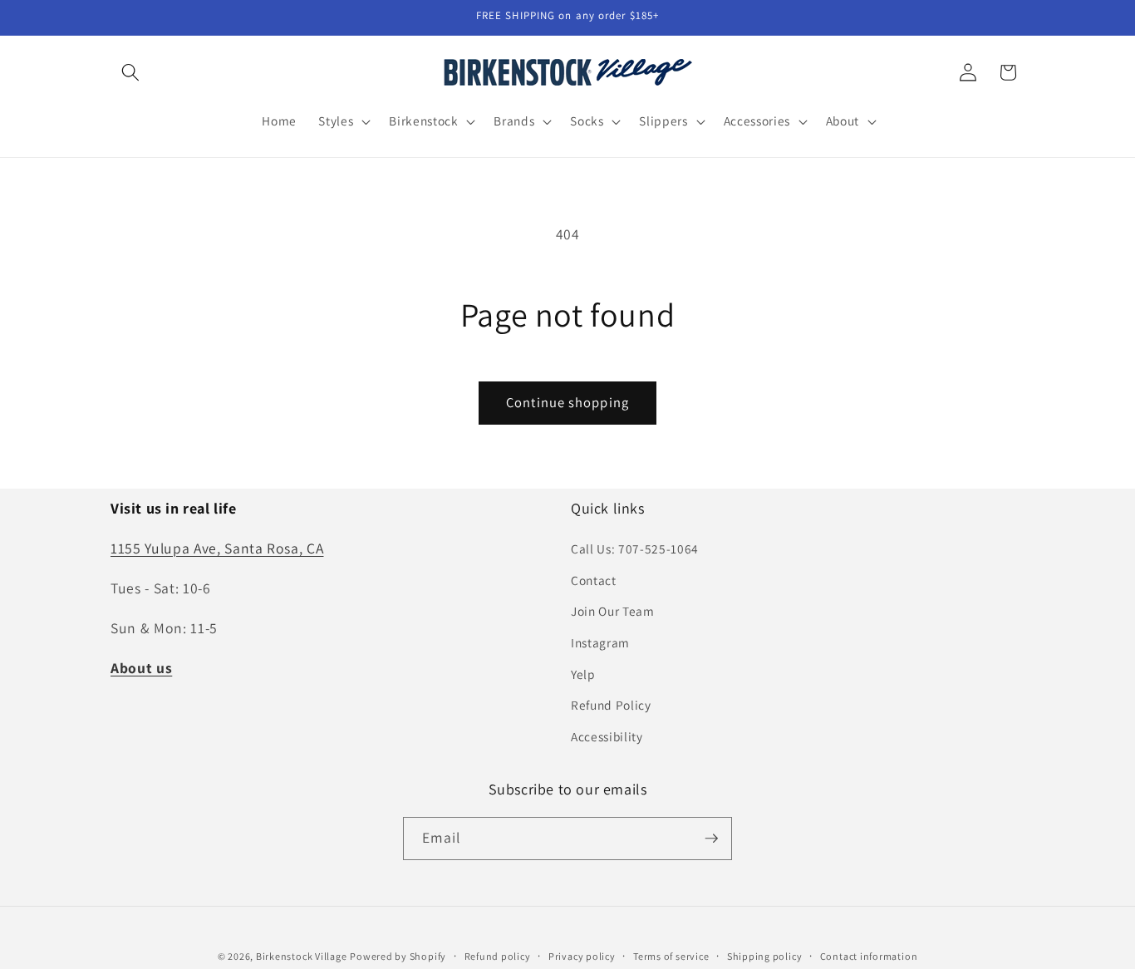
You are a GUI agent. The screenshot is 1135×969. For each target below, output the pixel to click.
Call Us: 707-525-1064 (635, 548)
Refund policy (497, 956)
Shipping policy (765, 956)
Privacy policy (582, 956)
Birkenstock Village (301, 956)
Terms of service (671, 956)
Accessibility (607, 736)
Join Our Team (613, 611)
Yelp (583, 674)
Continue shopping (567, 402)
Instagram (600, 642)
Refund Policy (611, 704)
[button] (130, 72)
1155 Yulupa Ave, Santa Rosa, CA (217, 548)
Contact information (869, 956)
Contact (594, 580)
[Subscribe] (711, 838)
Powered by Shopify (398, 956)
